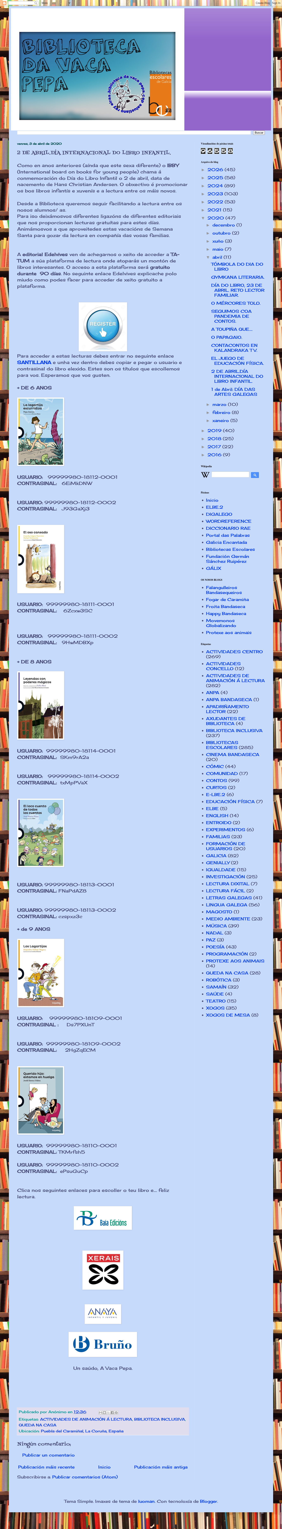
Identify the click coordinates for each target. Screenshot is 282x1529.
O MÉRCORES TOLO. (236, 303)
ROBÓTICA (218, 980)
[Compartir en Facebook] (112, 1412)
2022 (216, 201)
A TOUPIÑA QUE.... (231, 329)
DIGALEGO (219, 514)
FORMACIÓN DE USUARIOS (225, 846)
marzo (220, 404)
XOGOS (215, 1008)
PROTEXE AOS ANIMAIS (235, 961)
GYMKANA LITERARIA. (237, 277)
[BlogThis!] (104, 1412)
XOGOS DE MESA (228, 1015)
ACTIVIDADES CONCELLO (223, 666)
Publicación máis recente (46, 1467)
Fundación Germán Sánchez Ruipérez (227, 559)
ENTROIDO (218, 822)
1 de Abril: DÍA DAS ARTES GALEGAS (234, 392)
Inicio (104, 1467)
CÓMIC (215, 766)
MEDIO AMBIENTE (228, 918)
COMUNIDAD (222, 773)
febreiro (222, 412)
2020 (216, 217)
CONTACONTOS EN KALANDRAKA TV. (234, 348)
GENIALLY (218, 862)
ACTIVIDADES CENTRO (234, 651)
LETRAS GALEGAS (229, 897)
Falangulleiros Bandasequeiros (224, 590)
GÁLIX (213, 568)
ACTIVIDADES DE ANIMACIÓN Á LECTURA (86, 1419)
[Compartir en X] (108, 1412)
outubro (222, 233)
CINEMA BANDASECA (232, 754)
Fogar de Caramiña (227, 599)
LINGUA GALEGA (226, 904)
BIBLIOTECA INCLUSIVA (159, 1419)
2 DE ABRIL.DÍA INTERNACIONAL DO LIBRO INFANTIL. (237, 376)
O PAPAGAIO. (226, 337)
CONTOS (216, 780)
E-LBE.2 (215, 794)
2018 (215, 438)
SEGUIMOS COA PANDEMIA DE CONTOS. (231, 316)
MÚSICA (216, 925)
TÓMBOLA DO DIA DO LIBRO (237, 267)
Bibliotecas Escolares (230, 549)
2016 (215, 454)
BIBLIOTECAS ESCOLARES (222, 745)
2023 (215, 193)
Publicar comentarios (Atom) (85, 1476)
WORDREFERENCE (228, 521)
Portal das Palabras (228, 535)
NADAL (214, 932)
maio (218, 249)
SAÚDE (215, 994)
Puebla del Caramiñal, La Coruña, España (82, 1431)
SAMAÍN (216, 987)
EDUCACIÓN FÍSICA (230, 801)
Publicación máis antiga (160, 1467)
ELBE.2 (214, 507)
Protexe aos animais (229, 632)
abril (218, 257)
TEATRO (216, 1001)
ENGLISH (217, 815)
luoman (146, 1501)
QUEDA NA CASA (37, 1425)
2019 (215, 430)
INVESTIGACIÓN (225, 876)
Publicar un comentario (48, 1455)
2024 (215, 185)
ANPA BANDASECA (229, 699)
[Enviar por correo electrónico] (100, 1412)
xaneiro (221, 420)
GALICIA (216, 855)
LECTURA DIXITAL (227, 883)
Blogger (208, 1501)
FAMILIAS (218, 836)
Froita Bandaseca (225, 606)
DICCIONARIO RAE (228, 528)
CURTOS (216, 787)
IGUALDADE (221, 869)
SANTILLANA (34, 362)
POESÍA (215, 946)
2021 (215, 209)
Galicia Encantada (226, 542)
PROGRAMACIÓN (227, 954)
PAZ (211, 939)
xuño (218, 241)
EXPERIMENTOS (225, 829)
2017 (214, 446)
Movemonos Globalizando (221, 623)
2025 (216, 177)
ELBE (212, 808)
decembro (224, 225)
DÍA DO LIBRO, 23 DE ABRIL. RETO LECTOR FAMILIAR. (237, 290)
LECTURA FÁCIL (225, 890)
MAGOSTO (219, 911)
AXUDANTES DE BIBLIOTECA (225, 721)
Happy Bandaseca (226, 613)
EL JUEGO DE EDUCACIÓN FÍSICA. (237, 361)
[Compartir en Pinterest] (116, 1412)
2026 (216, 169)
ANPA (212, 692)
